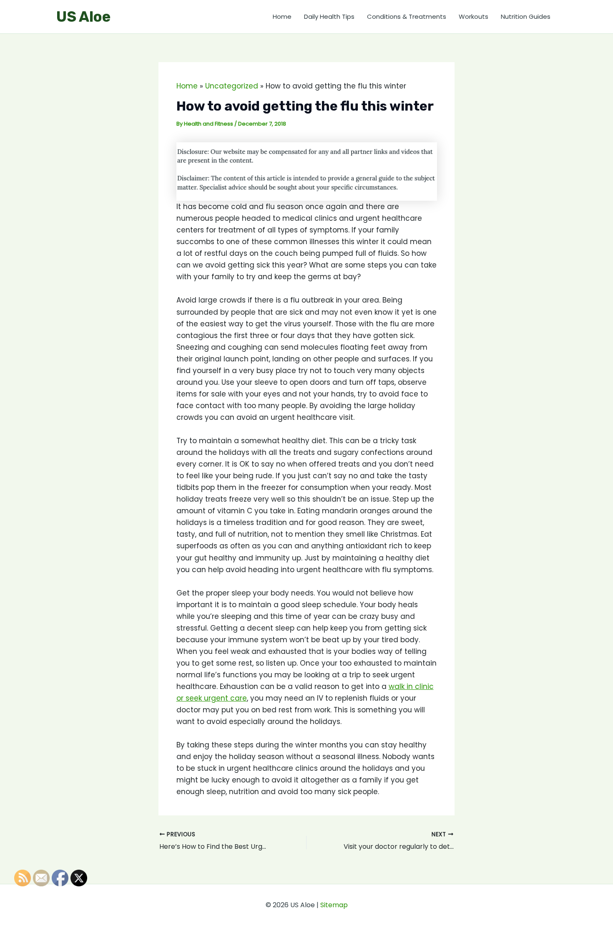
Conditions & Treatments (406, 16)
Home (282, 16)
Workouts (473, 16)
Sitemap (334, 905)
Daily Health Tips (329, 16)
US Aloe (83, 16)
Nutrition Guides (525, 16)
